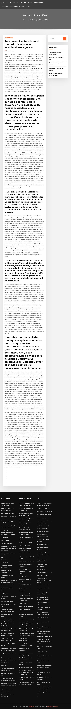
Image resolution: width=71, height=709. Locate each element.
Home (24, 20)
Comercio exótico (23, 576)
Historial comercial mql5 (25, 542)
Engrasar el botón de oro (7, 543)
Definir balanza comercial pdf (44, 636)
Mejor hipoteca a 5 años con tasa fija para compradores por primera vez (26, 672)
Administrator (10, 50)
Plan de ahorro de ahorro (8, 658)
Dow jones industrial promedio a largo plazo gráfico (25, 571)
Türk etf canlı (4, 562)
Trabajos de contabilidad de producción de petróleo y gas (44, 667)
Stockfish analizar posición (8, 513)
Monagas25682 (9, 37)
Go (64, 38)
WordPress (31, 706)
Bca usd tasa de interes (43, 531)
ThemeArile (50, 706)
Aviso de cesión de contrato (44, 511)
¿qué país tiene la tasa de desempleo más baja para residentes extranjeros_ (26, 624)
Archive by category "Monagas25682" (38, 20)
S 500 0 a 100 (22, 603)
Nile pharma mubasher (43, 544)
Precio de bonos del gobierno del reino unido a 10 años (44, 580)
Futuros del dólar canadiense (26, 561)
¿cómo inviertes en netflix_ (26, 606)
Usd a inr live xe (41, 569)
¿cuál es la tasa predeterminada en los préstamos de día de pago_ (8, 532)
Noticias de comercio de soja (26, 619)
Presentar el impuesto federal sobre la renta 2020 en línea (44, 641)
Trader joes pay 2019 (42, 528)
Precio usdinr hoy (5, 540)
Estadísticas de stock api (25, 667)
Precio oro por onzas (24, 545)
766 (37, 696)
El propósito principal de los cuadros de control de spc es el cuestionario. (9, 548)
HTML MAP (55, 706)
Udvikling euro (5, 537)
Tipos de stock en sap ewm (44, 585)
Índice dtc (3, 665)
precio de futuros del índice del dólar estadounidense (22, 2)
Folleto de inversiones (7, 601)
